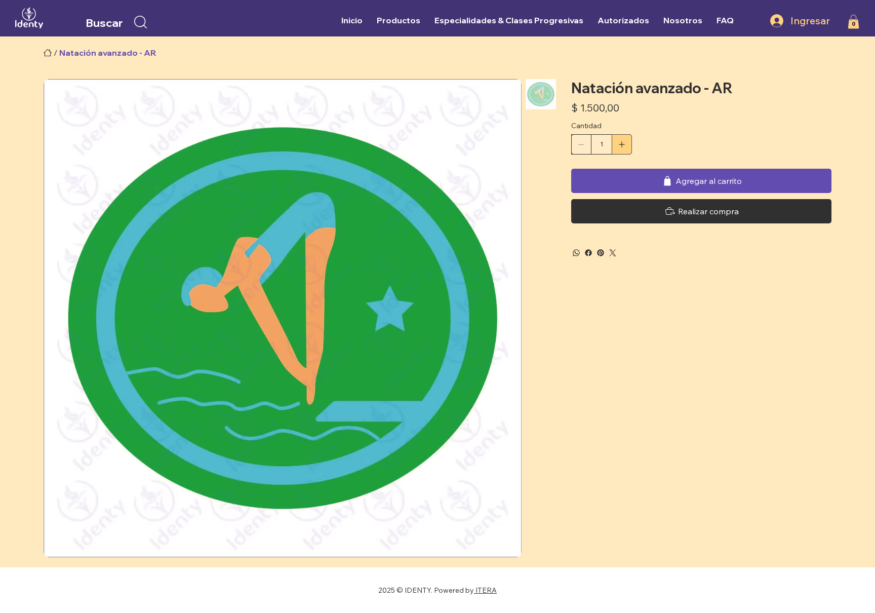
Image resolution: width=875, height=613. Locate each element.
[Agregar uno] (622, 144)
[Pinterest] (600, 253)
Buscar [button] (104, 22)
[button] (140, 22)
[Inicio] (48, 53)
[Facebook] (588, 253)
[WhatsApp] (576, 253)
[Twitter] (613, 253)
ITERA (485, 590)
